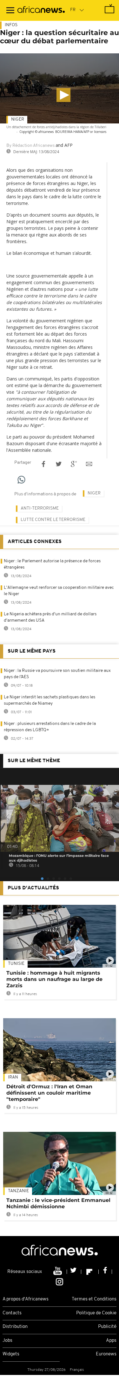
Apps (111, 1340)
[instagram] (59, 1281)
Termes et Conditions (94, 1299)
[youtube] (58, 1271)
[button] (63, 95)
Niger (17, 119)
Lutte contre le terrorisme (53, 519)
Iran (13, 1077)
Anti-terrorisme (40, 508)
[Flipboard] (90, 1271)
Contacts (12, 1313)
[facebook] (105, 1271)
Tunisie (16, 963)
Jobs (7, 1340)
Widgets (11, 1354)
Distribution (15, 1326)
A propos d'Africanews (26, 1299)
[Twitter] (74, 1271)
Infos (11, 25)
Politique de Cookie (96, 1313)
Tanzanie (18, 1191)
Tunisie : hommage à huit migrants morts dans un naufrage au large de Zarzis (54, 979)
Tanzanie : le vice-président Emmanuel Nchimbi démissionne (58, 1203)
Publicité (107, 1326)
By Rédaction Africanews (30, 145)
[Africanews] (41, 10)
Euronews (106, 1354)
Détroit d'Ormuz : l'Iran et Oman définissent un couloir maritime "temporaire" (49, 1093)
